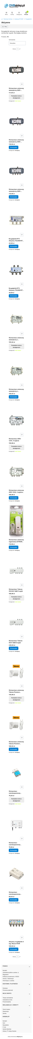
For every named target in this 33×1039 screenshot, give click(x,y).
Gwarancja (6, 1011)
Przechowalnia (7, 1001)
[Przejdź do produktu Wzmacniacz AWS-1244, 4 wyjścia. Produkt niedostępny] (16, 420)
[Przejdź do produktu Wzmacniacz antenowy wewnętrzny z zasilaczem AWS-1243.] (16, 371)
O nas (4, 1027)
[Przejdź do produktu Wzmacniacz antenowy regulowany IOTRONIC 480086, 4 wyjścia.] (16, 521)
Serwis (4, 1013)
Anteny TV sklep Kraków (9, 1031)
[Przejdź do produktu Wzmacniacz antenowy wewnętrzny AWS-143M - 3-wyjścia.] (16, 121)
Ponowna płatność (8, 990)
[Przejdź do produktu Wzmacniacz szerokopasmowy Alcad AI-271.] (16, 824)
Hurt (4, 1023)
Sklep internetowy (14, 1036)
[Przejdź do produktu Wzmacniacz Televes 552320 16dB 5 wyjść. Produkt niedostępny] (16, 571)
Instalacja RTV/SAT (18, 19)
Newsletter (6, 1025)
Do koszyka (13, 147)
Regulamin (5, 974)
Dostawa (5, 988)
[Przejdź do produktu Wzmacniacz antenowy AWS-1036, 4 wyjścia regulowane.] (16, 472)
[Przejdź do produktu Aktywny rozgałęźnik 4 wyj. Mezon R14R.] (16, 923)
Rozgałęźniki (28, 19)
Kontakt (5, 970)
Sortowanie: (12, 39)
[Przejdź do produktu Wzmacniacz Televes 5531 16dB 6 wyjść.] (16, 622)
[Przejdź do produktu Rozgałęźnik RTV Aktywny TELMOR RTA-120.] (16, 220)
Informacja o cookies (8, 980)
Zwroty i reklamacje (8, 978)
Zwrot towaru (6, 1009)
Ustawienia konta (7, 999)
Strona (14, 49)
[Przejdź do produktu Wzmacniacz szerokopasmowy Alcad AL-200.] (16, 874)
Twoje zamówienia (8, 997)
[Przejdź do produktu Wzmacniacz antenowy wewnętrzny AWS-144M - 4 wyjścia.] (16, 171)
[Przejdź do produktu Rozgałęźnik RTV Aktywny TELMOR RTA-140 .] (16, 270)
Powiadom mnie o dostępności (16, 97)
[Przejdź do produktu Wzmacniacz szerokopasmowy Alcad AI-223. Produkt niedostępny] (16, 773)
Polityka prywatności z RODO (11, 976)
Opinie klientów (7, 1029)
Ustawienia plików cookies (10, 972)
